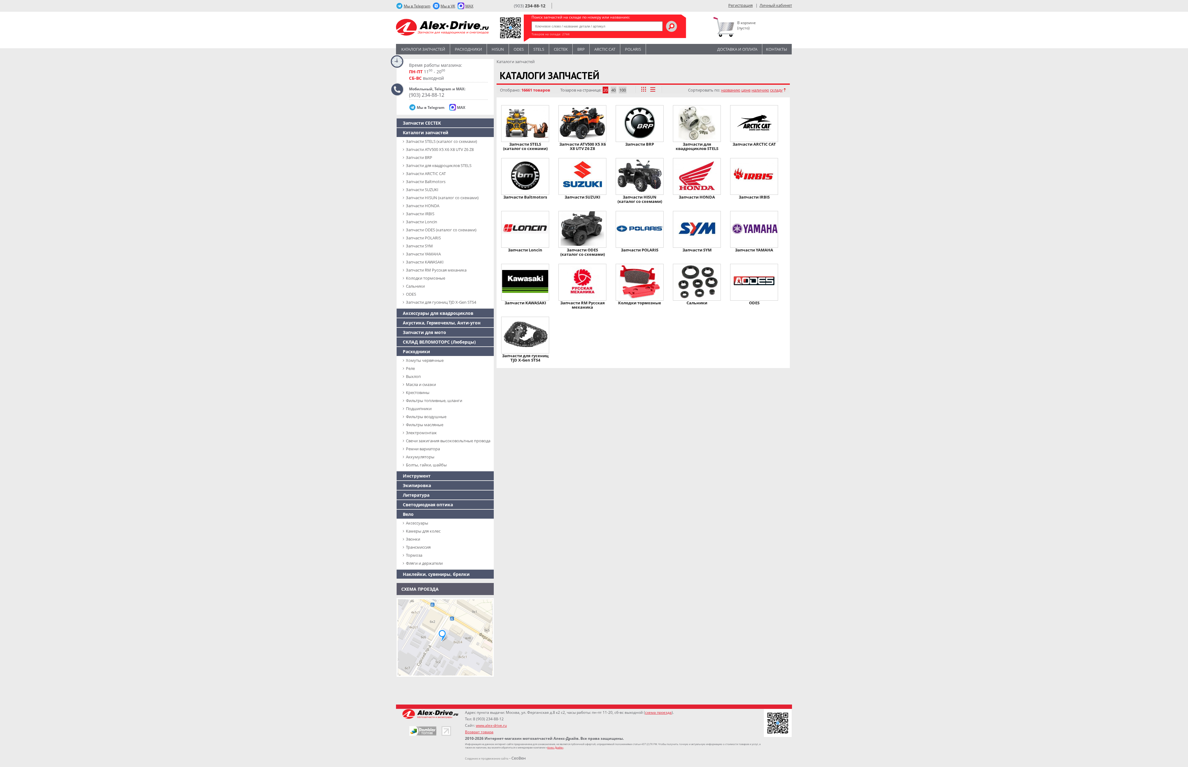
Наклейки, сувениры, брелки (436, 574)
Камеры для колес (423, 531)
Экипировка (417, 485)
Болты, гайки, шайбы (426, 465)
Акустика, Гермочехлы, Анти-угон (441, 323)
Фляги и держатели (424, 563)
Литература (416, 495)
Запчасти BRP (419, 157)
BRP (581, 49)
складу (776, 90)
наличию (760, 90)
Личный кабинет (776, 5)
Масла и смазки (421, 384)
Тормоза (414, 555)
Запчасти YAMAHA (423, 254)
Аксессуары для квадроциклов (438, 313)
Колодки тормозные (425, 278)
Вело (408, 514)
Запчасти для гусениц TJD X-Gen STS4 (441, 302)
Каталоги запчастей (423, 49)
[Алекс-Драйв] (442, 28)
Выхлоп (413, 376)
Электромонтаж (421, 432)
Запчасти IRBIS (420, 213)
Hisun (498, 49)
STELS (538, 49)
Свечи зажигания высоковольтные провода (448, 440)
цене (746, 90)
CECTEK (561, 49)
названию (730, 90)
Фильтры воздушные (426, 416)
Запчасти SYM (419, 246)
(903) (529, 6)
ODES (411, 294)
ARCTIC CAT (604, 49)
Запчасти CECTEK (422, 123)
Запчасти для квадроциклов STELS (438, 165)
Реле (410, 368)
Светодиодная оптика (428, 505)
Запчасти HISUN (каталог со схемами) (442, 197)
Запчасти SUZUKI (422, 189)
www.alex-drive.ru (491, 725)
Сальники (415, 286)
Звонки (413, 539)
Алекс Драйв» (555, 747)
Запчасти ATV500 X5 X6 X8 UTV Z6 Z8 (440, 149)
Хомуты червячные (425, 360)
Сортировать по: (704, 90)
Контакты (776, 49)
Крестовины (417, 392)
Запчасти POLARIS (423, 238)
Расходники (468, 49)
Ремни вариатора (423, 449)
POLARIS (633, 49)
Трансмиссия (418, 547)
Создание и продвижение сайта (486, 758)
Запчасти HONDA (422, 205)
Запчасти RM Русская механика (436, 270)
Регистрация (740, 5)
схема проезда (658, 712)
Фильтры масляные (424, 424)
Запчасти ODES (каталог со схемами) (441, 230)
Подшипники (419, 408)
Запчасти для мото (424, 332)
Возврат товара (479, 732)
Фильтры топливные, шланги (434, 400)
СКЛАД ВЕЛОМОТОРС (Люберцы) (439, 342)
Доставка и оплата (737, 49)
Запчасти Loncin (421, 222)
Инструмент (417, 476)
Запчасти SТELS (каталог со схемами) (441, 141)
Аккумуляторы (420, 457)
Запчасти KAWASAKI (425, 262)
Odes (519, 49)
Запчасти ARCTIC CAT (426, 173)
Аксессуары (417, 523)
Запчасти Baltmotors (426, 181)
